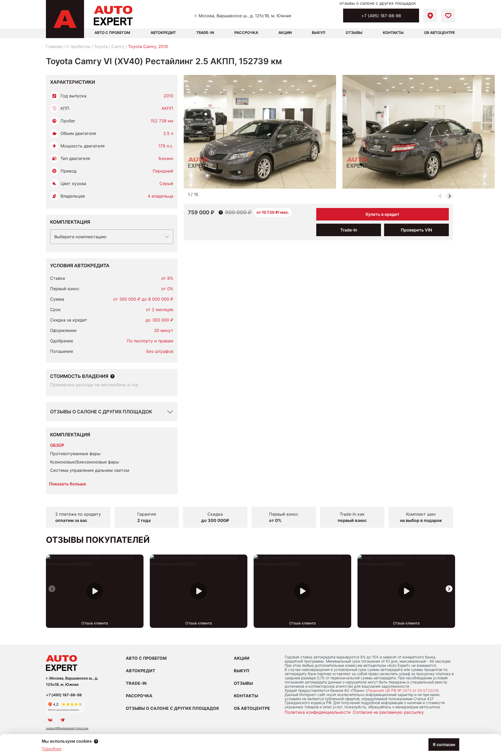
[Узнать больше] (112, 376)
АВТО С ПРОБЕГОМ (112, 32)
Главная (54, 46)
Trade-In (205, 32)
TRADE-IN (136, 683)
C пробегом (78, 46)
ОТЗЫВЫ (243, 683)
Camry (117, 46)
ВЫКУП (241, 670)
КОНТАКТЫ (246, 695)
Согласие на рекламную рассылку (388, 712)
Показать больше (67, 483)
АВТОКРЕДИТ (140, 670)
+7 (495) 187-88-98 (381, 15)
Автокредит (163, 32)
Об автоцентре (439, 32)
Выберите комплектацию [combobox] (80, 236)
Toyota (101, 46)
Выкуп (318, 32)
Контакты (393, 32)
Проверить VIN (416, 230)
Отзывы (354, 32)
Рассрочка (246, 32)
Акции (285, 32)
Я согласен (444, 744)
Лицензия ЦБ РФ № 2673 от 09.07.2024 (402, 690)
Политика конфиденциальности (318, 712)
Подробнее (51, 748)
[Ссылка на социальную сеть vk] (50, 720)
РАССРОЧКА (139, 695)
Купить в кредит (382, 214)
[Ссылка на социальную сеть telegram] (62, 720)
